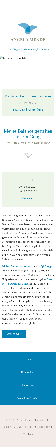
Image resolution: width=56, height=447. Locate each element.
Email (31, 434)
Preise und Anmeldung (28, 109)
